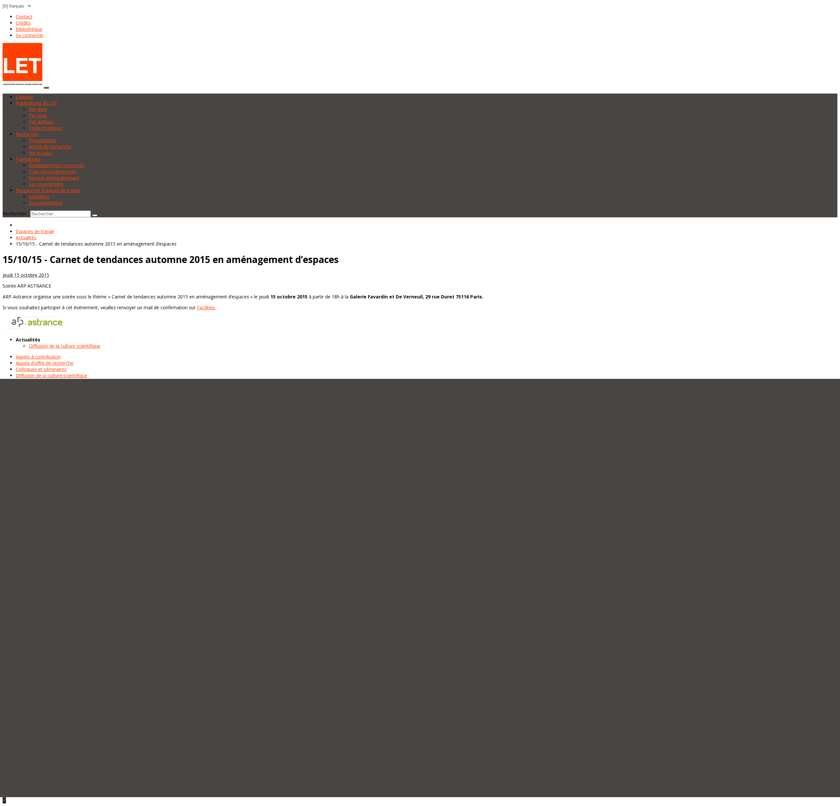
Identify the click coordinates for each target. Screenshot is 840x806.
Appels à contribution (38, 357)
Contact (24, 16)
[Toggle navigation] (46, 88)
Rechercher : (16, 213)
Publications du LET (36, 103)
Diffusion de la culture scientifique (64, 346)
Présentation (42, 140)
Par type (38, 115)
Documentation (45, 203)
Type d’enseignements (52, 171)
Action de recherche (50, 146)
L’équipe (24, 97)
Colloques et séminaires (41, 369)
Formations (28, 159)
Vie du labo (40, 153)
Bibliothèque (29, 29)
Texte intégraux (45, 128)
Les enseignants (46, 184)
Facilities (206, 307)
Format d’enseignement (54, 178)
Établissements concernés (56, 165)
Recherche (27, 134)
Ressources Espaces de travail (48, 190)
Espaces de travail (35, 231)
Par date (38, 109)
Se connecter (30, 35)
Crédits (23, 23)
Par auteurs (41, 122)
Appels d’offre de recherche (45, 363)
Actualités (39, 196)
